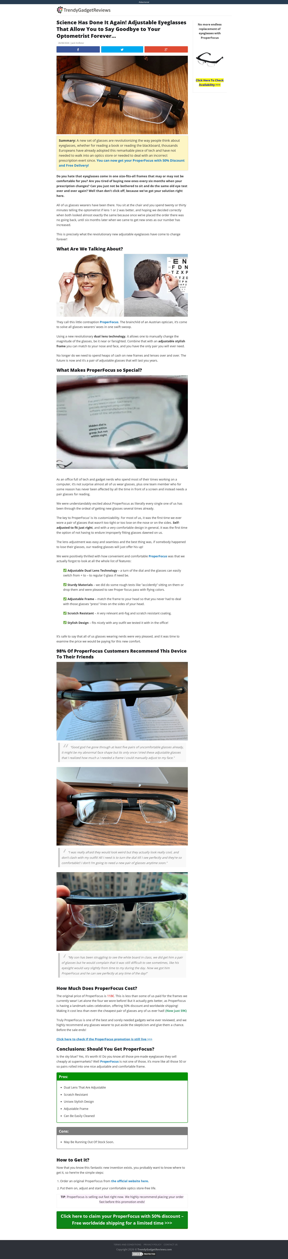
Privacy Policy (153, 1244)
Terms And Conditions (127, 1244)
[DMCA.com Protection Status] (144, 1253)
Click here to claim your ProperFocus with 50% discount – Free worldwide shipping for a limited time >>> (122, 1219)
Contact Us (171, 1244)
